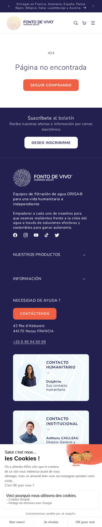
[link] (65, 365)
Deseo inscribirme (51, 142)
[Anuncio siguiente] (93, 6)
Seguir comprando (51, 85)
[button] (93, 23)
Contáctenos (34, 313)
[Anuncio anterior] (9, 6)
